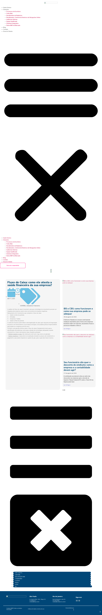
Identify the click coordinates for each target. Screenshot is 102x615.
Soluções (6, 9)
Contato (5, 29)
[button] (51, 134)
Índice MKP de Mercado (13, 25)
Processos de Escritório (13, 11)
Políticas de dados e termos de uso (36, 609)
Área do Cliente (8, 31)
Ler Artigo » (67, 329)
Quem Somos (7, 7)
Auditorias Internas (11, 19)
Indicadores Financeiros (33, 306)
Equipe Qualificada (11, 21)
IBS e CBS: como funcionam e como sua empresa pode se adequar (78, 311)
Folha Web (9, 13)
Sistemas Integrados (12, 23)
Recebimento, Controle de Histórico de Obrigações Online (23, 17)
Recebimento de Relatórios (14, 15)
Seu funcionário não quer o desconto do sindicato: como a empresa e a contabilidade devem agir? (79, 366)
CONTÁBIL (23, 306)
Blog (4, 27)
